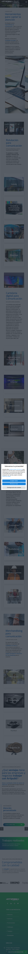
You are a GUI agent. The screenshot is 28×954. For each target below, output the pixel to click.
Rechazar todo (14, 483)
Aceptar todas (14, 480)
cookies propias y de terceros (15, 469)
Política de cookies (6, 476)
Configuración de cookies (14, 487)
